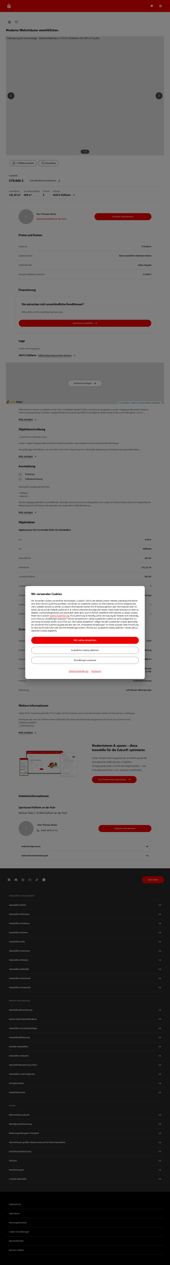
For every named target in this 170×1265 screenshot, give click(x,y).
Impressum (96, 671)
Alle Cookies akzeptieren (85, 640)
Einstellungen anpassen (85, 660)
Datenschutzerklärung (59, 616)
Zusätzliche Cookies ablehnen (85, 650)
